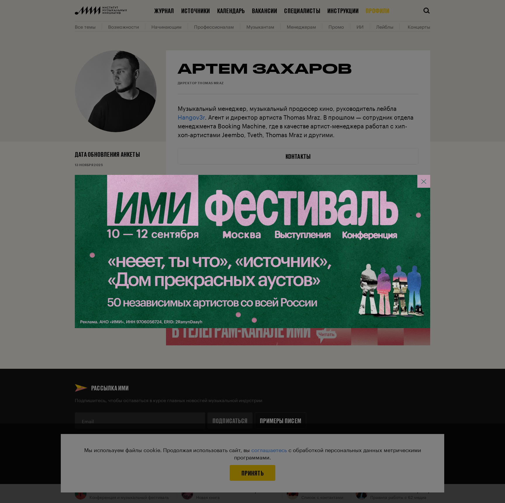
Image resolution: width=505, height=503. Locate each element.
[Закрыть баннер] (423, 181)
